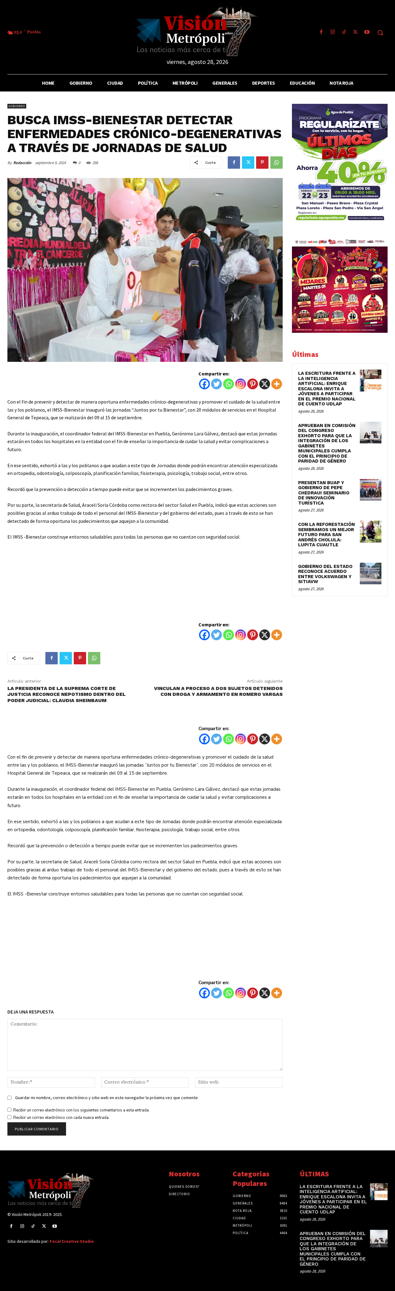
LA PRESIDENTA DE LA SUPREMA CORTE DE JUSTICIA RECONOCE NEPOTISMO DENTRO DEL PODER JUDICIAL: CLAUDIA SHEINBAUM (66, 694)
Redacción (22, 162)
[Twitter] (355, 32)
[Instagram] (332, 32)
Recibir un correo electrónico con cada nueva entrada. (61, 1117)
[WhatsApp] (276, 162)
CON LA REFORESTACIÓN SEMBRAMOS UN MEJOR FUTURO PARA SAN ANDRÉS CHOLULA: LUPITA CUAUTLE (326, 535)
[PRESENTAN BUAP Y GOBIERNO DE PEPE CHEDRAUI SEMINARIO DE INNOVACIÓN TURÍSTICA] (370, 490)
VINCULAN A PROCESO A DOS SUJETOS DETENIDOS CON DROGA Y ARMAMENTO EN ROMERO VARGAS (218, 691)
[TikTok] (344, 32)
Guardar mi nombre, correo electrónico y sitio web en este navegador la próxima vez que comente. (107, 1097)
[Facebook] (321, 32)
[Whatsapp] (228, 384)
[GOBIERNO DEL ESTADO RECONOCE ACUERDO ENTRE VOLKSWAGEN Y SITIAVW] (370, 573)
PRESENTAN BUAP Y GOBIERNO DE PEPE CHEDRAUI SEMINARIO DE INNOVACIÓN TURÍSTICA (323, 493)
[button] (380, 32)
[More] (276, 384)
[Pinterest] (262, 162)
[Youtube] (367, 32)
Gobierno (17, 106)
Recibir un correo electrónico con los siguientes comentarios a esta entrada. (81, 1110)
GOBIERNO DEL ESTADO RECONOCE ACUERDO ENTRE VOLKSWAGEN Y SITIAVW (325, 574)
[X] (264, 384)
